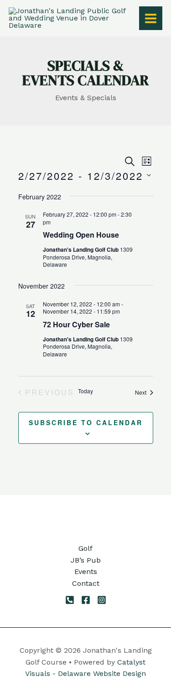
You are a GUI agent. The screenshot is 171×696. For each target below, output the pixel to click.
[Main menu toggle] (150, 18)
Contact (85, 583)
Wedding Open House (81, 234)
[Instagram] (101, 600)
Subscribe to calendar (86, 422)
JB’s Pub (86, 560)
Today (85, 391)
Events (85, 571)
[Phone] (69, 600)
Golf (85, 548)
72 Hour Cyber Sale (76, 324)
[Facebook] (85, 600)
